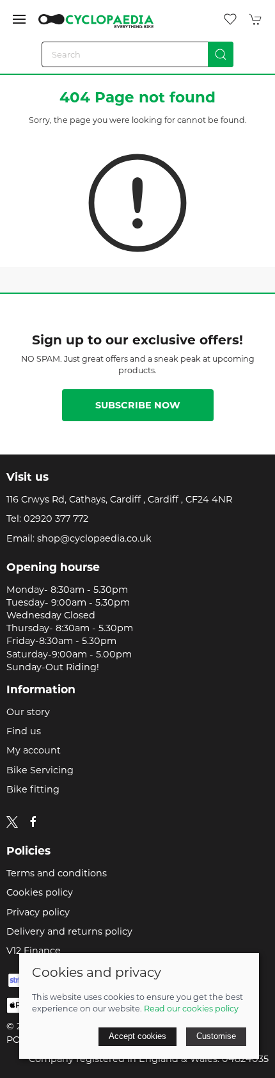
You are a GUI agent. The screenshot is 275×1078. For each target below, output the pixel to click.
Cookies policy (39, 892)
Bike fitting (32, 789)
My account (33, 750)
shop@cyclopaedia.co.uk (94, 538)
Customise (216, 1036)
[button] (19, 19)
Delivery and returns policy (69, 931)
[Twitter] (12, 821)
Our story (28, 712)
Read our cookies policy (191, 1008)
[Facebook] (33, 822)
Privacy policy (38, 912)
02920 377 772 (56, 518)
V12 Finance (33, 950)
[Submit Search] (220, 54)
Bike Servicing (40, 770)
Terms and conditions (56, 873)
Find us (23, 731)
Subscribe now (137, 405)
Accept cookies (137, 1036)
